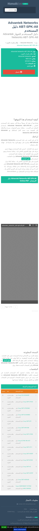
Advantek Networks (24, 56)
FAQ (25, 509)
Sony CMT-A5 (27, 466)
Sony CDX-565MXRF (23, 395)
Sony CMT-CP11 (27, 447)
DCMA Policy (11, 511)
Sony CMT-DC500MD (24, 415)
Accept (4, 527)
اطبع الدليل (30, 66)
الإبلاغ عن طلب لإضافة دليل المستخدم (27, 511)
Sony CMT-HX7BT (28, 473)
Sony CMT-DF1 (27, 421)
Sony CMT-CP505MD (24, 408)
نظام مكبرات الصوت (27, 54)
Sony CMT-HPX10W (23, 428)
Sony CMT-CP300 (28, 434)
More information (20, 529)
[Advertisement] (19, 98)
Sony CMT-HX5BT (28, 453)
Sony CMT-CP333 (28, 402)
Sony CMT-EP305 (28, 460)
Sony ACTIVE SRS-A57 (24, 441)
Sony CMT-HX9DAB (23, 479)
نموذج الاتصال (33, 509)
